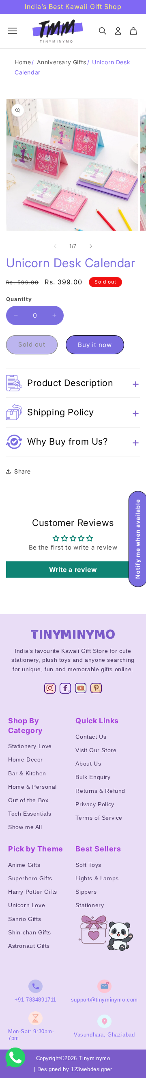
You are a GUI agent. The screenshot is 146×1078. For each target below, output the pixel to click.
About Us (88, 763)
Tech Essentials (30, 813)
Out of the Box (28, 800)
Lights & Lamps (96, 878)
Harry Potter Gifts (32, 891)
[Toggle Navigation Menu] (12, 31)
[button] (73, 383)
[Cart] (133, 30)
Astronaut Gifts (29, 946)
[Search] (102, 30)
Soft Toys (88, 865)
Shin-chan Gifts (29, 932)
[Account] (118, 30)
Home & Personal (32, 786)
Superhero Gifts (30, 878)
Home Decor (25, 759)
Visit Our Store (95, 750)
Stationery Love (30, 746)
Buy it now (95, 345)
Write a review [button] (73, 569)
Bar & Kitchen (27, 773)
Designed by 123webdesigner (74, 1069)
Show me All (25, 827)
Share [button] (22, 471)
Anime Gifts (24, 865)
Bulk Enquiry (92, 777)
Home (23, 62)
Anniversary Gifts (61, 62)
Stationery (89, 905)
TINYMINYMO (73, 634)
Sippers (86, 891)
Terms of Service (98, 817)
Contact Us (90, 736)
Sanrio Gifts (24, 919)
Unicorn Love (26, 905)
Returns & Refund (100, 791)
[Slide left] (55, 246)
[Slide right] (91, 246)
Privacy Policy (94, 804)
